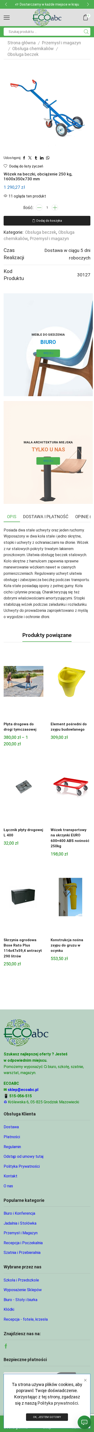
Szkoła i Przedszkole (21, 1280)
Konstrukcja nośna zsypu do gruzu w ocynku (67, 945)
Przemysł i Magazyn (21, 1233)
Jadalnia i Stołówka (20, 1223)
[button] (6, 4)
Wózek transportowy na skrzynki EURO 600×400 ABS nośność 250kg (70, 838)
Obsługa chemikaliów (33, 48)
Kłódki (9, 1309)
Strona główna (21, 42)
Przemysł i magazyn (61, 42)
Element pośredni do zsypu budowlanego (69, 727)
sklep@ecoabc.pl (23, 1089)
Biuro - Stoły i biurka (20, 1299)
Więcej (48, 353)
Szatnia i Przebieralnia (22, 1252)
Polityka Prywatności (22, 1166)
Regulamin (12, 1146)
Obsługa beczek (23, 54)
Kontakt (10, 1176)
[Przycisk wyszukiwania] (86, 32)
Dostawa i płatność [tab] (45, 516)
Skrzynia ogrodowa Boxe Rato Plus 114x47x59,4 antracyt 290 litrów (23, 948)
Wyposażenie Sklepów (23, 1290)
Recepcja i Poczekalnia (23, 1243)
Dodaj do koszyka (49, 220)
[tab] (11, 516)
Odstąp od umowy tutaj (23, 1156)
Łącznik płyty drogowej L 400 (23, 832)
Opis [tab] (11, 516)
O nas (8, 1186)
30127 (83, 275)
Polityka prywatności (58, 1403)
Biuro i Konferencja (19, 1213)
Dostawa (11, 1127)
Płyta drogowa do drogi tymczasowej (20, 727)
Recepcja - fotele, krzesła (26, 1319)
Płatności (12, 1137)
